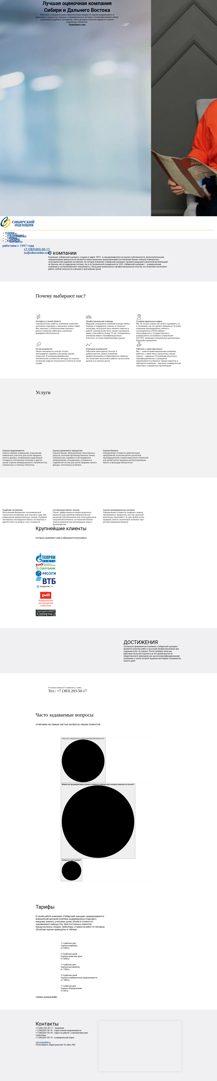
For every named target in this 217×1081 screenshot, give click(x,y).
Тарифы (14, 239)
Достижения (17, 236)
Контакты (15, 241)
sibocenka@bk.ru (43, 1042)
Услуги (12, 233)
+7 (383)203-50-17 (37, 249)
